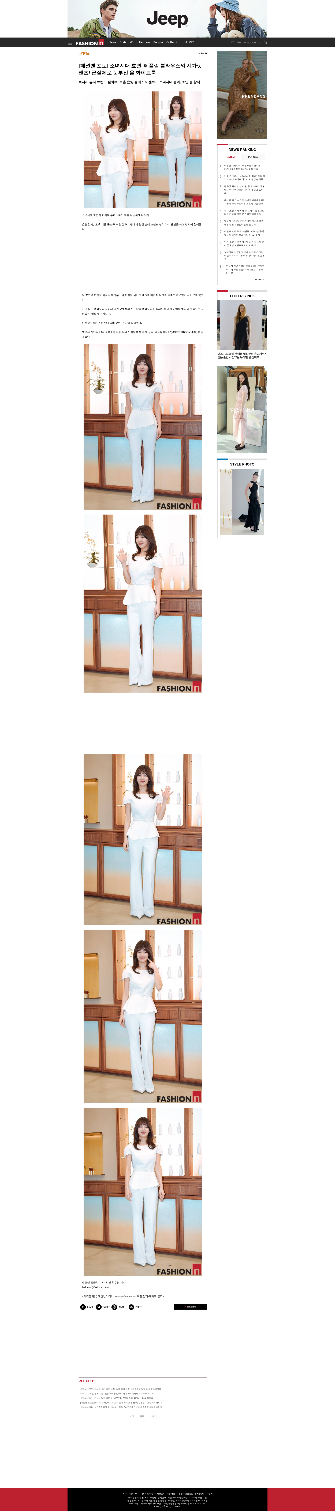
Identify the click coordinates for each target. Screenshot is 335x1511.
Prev (223, 501)
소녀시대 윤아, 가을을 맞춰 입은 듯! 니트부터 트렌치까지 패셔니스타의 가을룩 (116, 1398)
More (258, 280)
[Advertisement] (143, 262)
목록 (142, 1416)
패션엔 (90, 42)
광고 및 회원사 (148, 1493)
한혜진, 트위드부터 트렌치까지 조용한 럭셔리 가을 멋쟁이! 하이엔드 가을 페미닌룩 (245, 269)
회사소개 (126, 1493)
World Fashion (140, 42)
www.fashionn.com (125, 1296)
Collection (173, 42)
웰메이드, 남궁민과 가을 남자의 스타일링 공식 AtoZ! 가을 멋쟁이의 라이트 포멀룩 (244, 256)
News (112, 42)
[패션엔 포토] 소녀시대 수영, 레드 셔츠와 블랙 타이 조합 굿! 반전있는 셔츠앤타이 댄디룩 (121, 1402)
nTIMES (189, 42)
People (158, 42)
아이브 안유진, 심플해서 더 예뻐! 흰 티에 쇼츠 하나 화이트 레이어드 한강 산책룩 (244, 178)
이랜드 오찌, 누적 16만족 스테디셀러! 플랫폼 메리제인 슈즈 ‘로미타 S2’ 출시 (244, 233)
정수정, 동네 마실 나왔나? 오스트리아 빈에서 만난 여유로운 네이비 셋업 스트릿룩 (244, 190)
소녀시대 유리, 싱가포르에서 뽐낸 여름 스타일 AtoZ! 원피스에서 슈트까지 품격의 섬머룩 (121, 1407)
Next (260, 501)
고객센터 (208, 1493)
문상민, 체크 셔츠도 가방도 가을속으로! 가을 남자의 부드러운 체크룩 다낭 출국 (244, 202)
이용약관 (171, 1493)
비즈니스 (136, 1493)
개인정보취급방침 (184, 1493)
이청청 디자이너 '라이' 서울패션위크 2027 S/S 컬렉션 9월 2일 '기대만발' (242, 167)
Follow (236, 42)
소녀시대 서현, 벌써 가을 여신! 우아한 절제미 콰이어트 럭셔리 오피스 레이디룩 (117, 1393)
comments (190, 1307)
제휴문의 (161, 1493)
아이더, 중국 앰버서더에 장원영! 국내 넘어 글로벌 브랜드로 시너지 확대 (244, 244)
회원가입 (256, 42)
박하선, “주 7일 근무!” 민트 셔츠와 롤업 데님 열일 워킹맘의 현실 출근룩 (244, 223)
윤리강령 (199, 1493)
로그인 (247, 42)
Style (123, 42)
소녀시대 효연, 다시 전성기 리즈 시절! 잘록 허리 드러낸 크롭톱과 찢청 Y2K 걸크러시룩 (120, 1389)
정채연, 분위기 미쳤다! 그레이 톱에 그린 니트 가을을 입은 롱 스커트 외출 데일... (244, 212)
